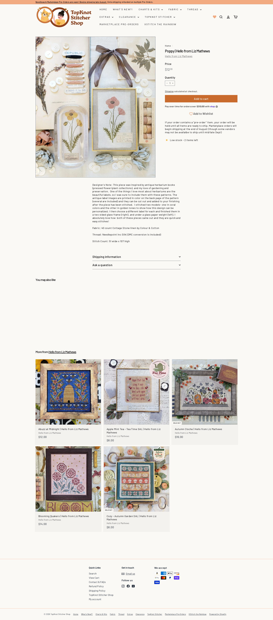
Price (168, 63)
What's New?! (123, 9)
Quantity (170, 77)
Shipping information (106, 256)
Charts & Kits (150, 9)
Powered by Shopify (217, 614)
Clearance (128, 16)
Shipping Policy (97, 590)
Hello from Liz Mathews (178, 56)
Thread (193, 9)
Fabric (173, 9)
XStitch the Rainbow (160, 24)
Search (93, 573)
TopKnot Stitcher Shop (101, 594)
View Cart (94, 577)
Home (103, 9)
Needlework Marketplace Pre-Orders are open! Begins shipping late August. (71, 2)
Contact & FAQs (97, 582)
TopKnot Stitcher (159, 16)
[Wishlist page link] (214, 17)
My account (95, 599)
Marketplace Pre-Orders (119, 24)
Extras (105, 16)
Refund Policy (96, 586)
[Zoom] (95, 107)
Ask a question (102, 265)
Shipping (169, 91)
